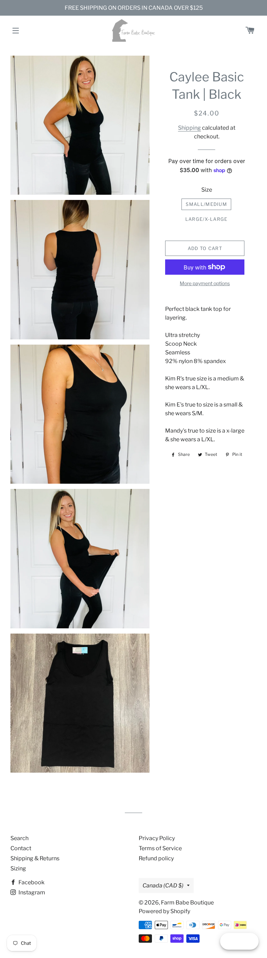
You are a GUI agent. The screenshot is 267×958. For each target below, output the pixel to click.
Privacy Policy (157, 838)
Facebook (30, 882)
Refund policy (156, 858)
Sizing (18, 868)
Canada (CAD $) (163, 885)
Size (206, 189)
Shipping (189, 127)
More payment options (205, 283)
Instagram (31, 892)
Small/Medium (206, 204)
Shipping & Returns (34, 858)
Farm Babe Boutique (187, 902)
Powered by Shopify (164, 911)
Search (19, 838)
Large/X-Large (206, 219)
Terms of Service (160, 848)
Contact (20, 848)
